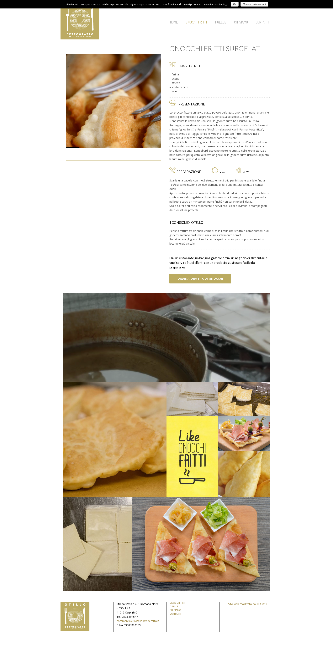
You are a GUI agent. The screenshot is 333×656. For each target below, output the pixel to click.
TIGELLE (174, 606)
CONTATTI (175, 614)
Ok (234, 4)
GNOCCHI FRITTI (178, 603)
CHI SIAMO (175, 610)
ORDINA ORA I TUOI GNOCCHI (200, 278)
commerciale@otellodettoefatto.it (138, 621)
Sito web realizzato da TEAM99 (247, 604)
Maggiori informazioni (254, 4)
